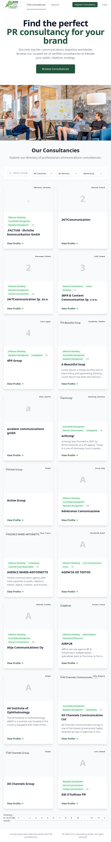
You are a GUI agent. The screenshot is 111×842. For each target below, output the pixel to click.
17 (98, 817)
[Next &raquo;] (105, 818)
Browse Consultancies (55, 69)
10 (78, 817)
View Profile (14, 243)
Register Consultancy (85, 4)
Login (105, 4)
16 (91, 817)
